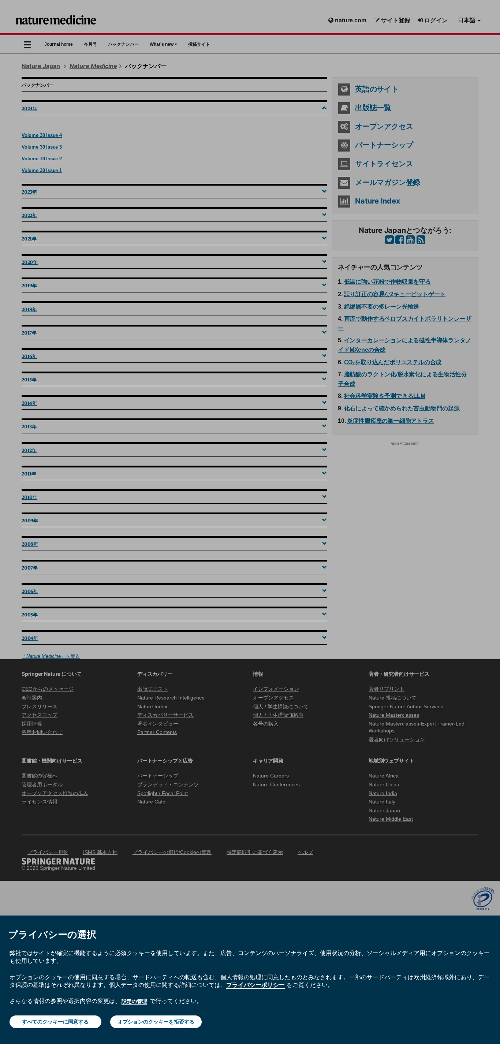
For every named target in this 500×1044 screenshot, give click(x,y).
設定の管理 (134, 1001)
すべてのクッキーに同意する (55, 1022)
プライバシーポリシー (255, 984)
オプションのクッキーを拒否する (155, 1022)
